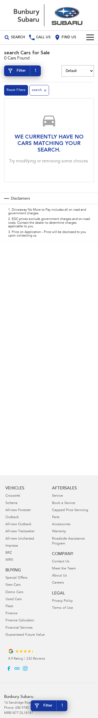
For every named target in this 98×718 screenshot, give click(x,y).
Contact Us (60, 561)
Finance (11, 613)
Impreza (11, 546)
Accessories (61, 524)
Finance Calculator (19, 620)
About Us (59, 576)
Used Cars (13, 599)
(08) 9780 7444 (26, 708)
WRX (9, 560)
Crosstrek (12, 496)
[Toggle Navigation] (90, 37)
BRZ (8, 553)
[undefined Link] (17, 668)
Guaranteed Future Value (25, 635)
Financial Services (19, 628)
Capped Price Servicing (70, 510)
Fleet (9, 606)
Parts (56, 517)
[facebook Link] (8, 668)
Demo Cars (14, 592)
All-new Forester (18, 510)
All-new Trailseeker (20, 531)
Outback (12, 517)
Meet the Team (64, 569)
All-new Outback (18, 524)
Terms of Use (62, 608)
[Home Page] (49, 15)
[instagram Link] (25, 668)
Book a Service (63, 503)
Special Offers (16, 578)
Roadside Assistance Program (68, 541)
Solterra (11, 503)
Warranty (59, 531)
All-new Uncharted (19, 539)
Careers (58, 583)
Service (57, 496)
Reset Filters (16, 90)
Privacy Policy (62, 601)
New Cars (13, 585)
